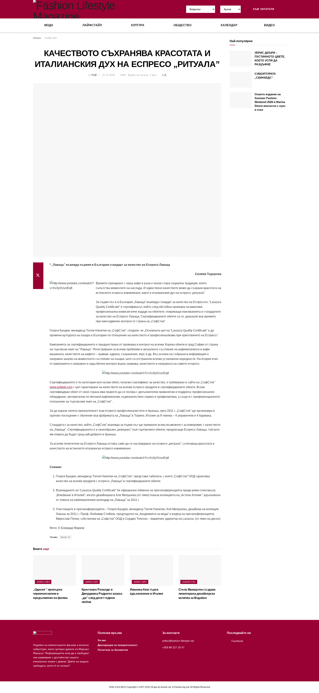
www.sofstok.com (61, 387)
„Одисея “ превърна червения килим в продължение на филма (50, 593)
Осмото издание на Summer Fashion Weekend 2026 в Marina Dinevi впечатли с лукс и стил (270, 102)
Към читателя (263, 9)
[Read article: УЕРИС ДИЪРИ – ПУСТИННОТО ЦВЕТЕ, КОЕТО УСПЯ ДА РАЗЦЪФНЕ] (241, 59)
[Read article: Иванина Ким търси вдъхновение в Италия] (151, 570)
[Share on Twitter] (38, 275)
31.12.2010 (108, 75)
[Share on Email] (38, 284)
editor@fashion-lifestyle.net (178, 640)
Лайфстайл (92, 25)
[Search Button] (284, 9)
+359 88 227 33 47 (173, 647)
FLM (94, 75)
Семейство (189, 582)
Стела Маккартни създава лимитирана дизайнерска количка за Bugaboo (197, 593)
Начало (37, 38)
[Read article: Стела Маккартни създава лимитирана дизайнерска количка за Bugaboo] (200, 570)
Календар (229, 25)
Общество (182, 25)
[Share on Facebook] (38, 266)
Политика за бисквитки (113, 649)
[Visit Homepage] (96, 9)
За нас (102, 640)
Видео (269, 25)
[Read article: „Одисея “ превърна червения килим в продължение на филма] (54, 570)
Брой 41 (66, 537)
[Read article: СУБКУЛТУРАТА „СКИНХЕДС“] (241, 80)
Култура (137, 25)
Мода (48, 25)
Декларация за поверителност (118, 645)
